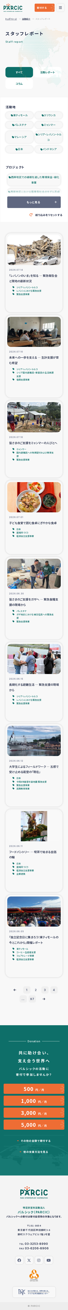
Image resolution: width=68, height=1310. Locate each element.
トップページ (11, 18)
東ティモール (20, 115)
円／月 (34, 1088)
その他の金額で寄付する (36, 1141)
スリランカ (50, 115)
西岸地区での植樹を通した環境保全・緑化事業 (35, 179)
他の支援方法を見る (35, 1152)
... (23, 999)
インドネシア (50, 149)
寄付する (42, 7)
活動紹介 (26, 18)
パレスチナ (20, 125)
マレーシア (20, 137)
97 (32, 999)
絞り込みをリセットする (48, 215)
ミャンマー (50, 125)
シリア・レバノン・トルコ (50, 137)
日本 (20, 149)
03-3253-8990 (36, 1244)
